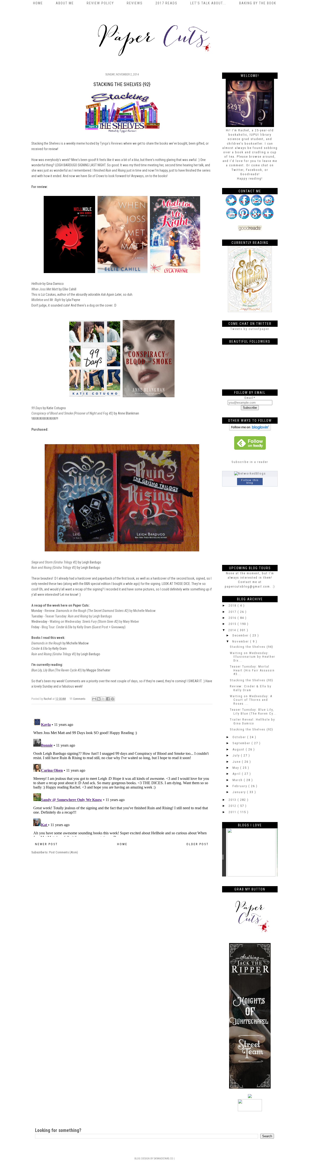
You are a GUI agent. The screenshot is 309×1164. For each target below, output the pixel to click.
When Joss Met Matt (44, 289)
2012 (233, 806)
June (237, 761)
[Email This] (94, 698)
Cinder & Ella (39, 648)
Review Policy (100, 3)
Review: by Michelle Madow (100, 611)
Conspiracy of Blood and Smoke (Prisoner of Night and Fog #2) (72, 413)
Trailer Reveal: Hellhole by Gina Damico (252, 721)
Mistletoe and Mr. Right (46, 300)
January (239, 792)
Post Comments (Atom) (63, 852)
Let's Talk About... (208, 3)
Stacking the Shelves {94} (251, 647)
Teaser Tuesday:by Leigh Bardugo (78, 616)
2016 (233, 618)
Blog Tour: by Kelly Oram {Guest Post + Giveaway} (84, 627)
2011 (233, 812)
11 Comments (77, 699)
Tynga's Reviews (111, 143)
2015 (233, 624)
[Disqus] (121, 776)
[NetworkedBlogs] (250, 473)
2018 (233, 605)
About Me (65, 3)
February (240, 786)
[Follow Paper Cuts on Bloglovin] (250, 429)
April (237, 774)
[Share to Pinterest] (112, 698)
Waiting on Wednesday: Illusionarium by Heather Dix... (252, 656)
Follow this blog (250, 481)
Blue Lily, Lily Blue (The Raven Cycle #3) (56, 670)
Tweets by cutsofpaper (249, 329)
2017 (233, 612)
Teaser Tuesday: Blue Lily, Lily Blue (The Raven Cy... (253, 711)
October (239, 737)
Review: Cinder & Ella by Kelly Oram (250, 688)
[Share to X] (103, 698)
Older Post (197, 844)
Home (38, 3)
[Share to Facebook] (107, 698)
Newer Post (46, 844)
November (241, 641)
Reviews (135, 3)
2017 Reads (166, 3)
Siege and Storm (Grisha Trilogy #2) (54, 562)
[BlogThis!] (98, 698)
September (242, 743)
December (241, 635)
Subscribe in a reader (250, 462)
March (238, 780)
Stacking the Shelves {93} (251, 680)
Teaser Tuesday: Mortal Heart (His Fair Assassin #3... (252, 670)
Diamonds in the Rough (46, 643)
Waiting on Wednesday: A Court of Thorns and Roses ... (251, 699)
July (236, 755)
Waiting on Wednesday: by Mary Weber (94, 621)
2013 (233, 800)
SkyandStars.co (163, 1158)
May (236, 767)
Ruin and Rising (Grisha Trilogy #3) (53, 567)
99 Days (36, 408)
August (239, 749)
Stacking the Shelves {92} (251, 729)
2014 (232, 630)
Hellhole (36, 284)
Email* (250, 398)
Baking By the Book (257, 3)
